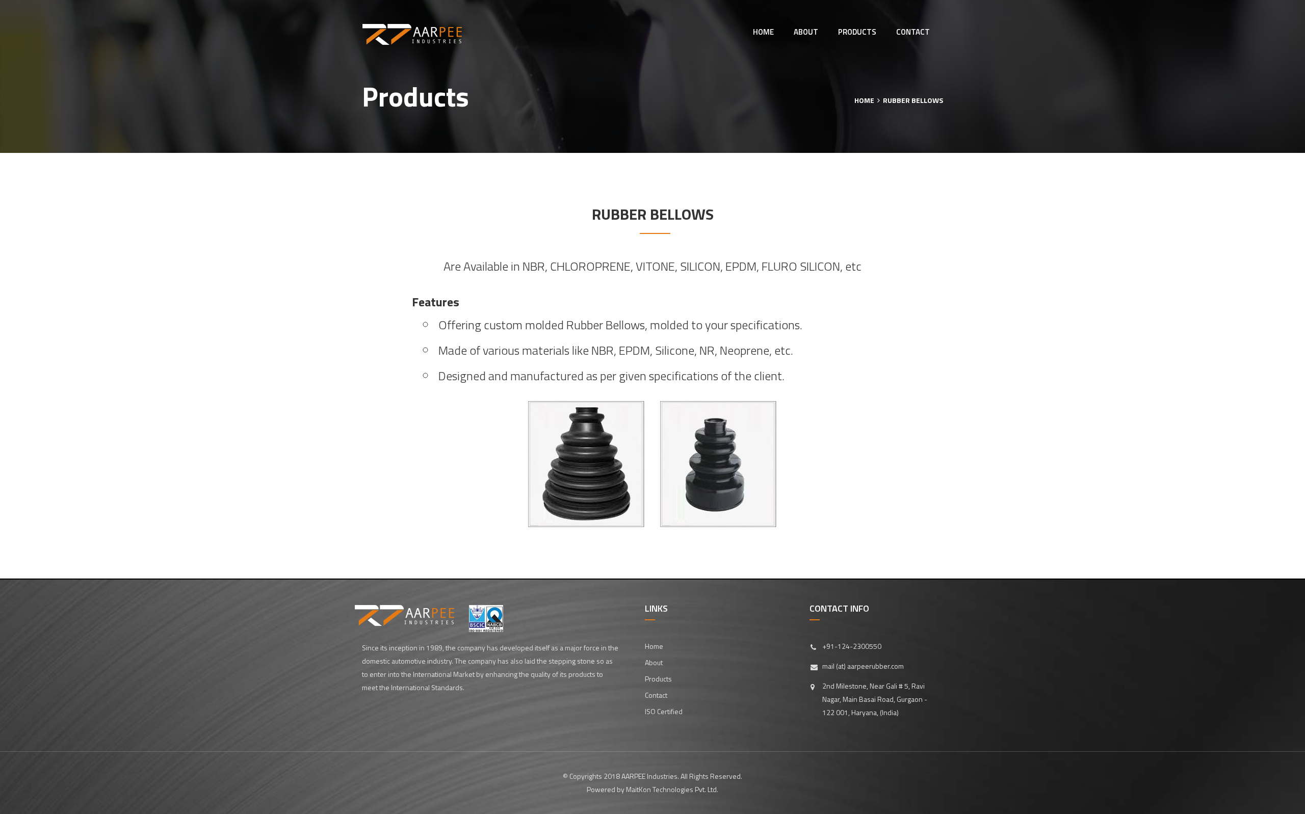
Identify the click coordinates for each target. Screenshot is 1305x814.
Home (763, 32)
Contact (913, 32)
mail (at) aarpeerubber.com (863, 666)
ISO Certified (664, 711)
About (806, 32)
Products (857, 32)
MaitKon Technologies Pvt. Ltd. (672, 789)
